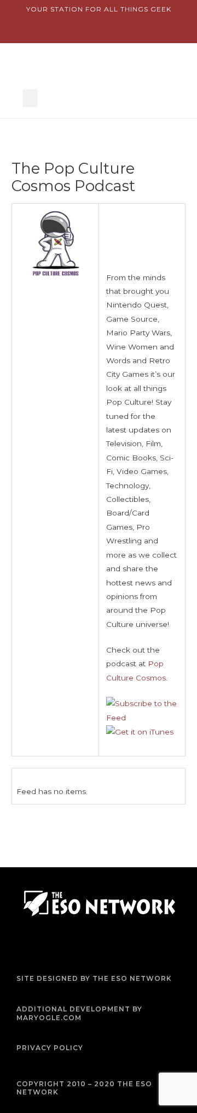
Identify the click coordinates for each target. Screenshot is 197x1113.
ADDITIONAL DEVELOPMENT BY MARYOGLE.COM (79, 1013)
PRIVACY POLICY (49, 1048)
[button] (30, 98)
